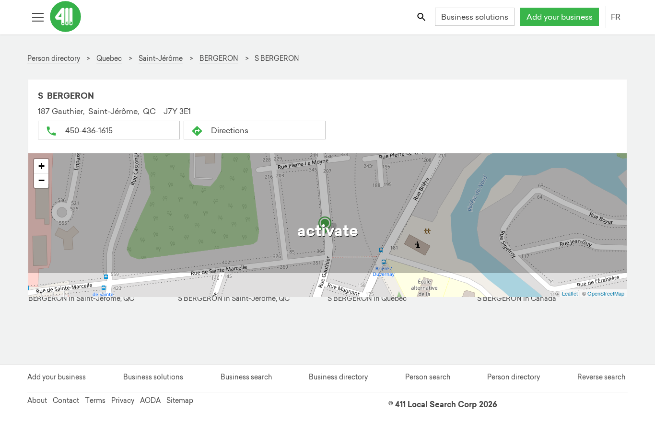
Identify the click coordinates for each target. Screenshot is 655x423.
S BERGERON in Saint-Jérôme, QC (234, 299)
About (37, 400)
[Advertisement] (321, 335)
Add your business (559, 17)
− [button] (41, 180)
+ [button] (41, 166)
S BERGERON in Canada (516, 299)
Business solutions (474, 17)
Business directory (338, 377)
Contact (66, 400)
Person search (427, 377)
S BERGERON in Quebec (367, 299)
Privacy (122, 400)
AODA (150, 400)
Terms (95, 400)
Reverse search (601, 377)
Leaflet (570, 293)
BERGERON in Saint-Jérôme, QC (81, 299)
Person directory (513, 377)
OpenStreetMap (605, 293)
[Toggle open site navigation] (37, 16)
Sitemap (179, 400)
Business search (246, 377)
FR (615, 17)
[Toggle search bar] (422, 16)
